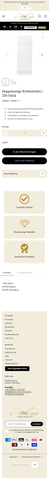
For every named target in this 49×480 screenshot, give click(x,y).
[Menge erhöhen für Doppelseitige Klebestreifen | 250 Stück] (43, 133)
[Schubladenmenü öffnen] (3, 16)
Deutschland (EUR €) (31, 457)
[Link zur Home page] (24, 412)
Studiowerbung (12, 334)
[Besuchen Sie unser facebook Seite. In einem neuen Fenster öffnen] (8, 400)
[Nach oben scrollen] (35, 465)
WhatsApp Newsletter (14, 394)
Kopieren (42, 27)
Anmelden (37, 424)
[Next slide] (42, 55)
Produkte (9, 319)
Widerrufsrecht (11, 363)
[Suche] (39, 16)
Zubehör (9, 323)
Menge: (5, 126)
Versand (9, 360)
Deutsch (13, 457)
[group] (5, 81)
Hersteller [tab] (7, 273)
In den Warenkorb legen (24, 152)
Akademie (9, 327)
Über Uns (9, 338)
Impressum (10, 348)
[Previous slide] (7, 55)
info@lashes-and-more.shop (18, 392)
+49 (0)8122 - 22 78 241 (15, 389)
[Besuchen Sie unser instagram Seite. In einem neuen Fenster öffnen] (16, 400)
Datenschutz (10, 352)
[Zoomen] (42, 37)
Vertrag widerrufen (17, 368)
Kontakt (8, 330)
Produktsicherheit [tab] (24, 273)
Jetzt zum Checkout (24, 160)
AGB (7, 356)
